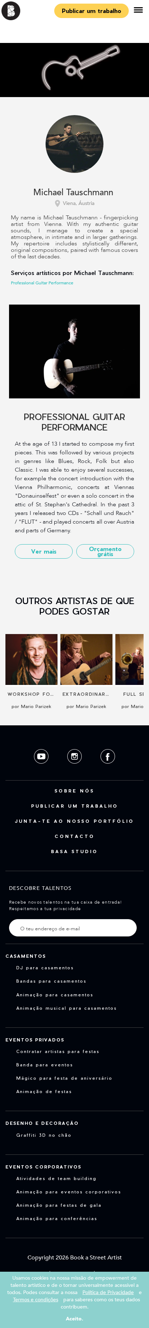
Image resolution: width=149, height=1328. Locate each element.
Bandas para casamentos (51, 980)
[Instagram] (75, 769)
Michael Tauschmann (73, 193)
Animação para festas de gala (59, 1204)
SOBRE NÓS (74, 790)
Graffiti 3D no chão (44, 1134)
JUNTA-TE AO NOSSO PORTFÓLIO (74, 821)
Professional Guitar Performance (42, 283)
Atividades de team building (56, 1178)
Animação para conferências (56, 1218)
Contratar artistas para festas (57, 1051)
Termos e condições (35, 1299)
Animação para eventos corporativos (68, 1191)
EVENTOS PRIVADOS (34, 1039)
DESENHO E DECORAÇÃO (42, 1123)
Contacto (75, 836)
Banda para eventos (44, 1064)
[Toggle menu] (138, 10)
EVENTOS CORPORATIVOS (43, 1166)
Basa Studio (74, 851)
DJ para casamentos (45, 967)
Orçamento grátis (105, 551)
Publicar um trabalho (91, 10)
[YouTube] (42, 769)
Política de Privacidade (108, 1292)
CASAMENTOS (25, 955)
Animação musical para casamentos (66, 1007)
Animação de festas (44, 1091)
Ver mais (43, 551)
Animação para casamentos (54, 994)
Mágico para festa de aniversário (64, 1077)
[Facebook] (108, 769)
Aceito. (74, 1318)
